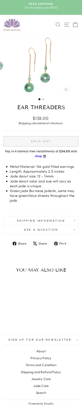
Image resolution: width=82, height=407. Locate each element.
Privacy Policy (41, 358)
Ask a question (41, 229)
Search (41, 393)
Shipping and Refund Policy (41, 372)
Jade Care (41, 386)
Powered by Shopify (41, 403)
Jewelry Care (41, 379)
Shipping (24, 123)
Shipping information (41, 220)
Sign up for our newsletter (39, 339)
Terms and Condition (41, 365)
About (41, 351)
